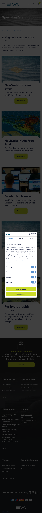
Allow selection (21, 294)
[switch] (33, 272)
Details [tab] (21, 238)
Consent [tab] (10, 238)
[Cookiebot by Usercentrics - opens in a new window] (29, 234)
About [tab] (31, 238)
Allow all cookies (21, 289)
